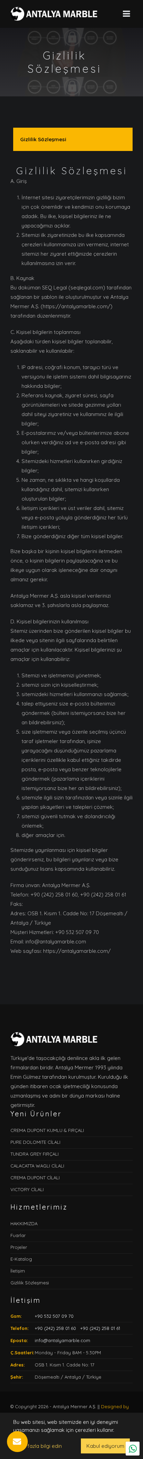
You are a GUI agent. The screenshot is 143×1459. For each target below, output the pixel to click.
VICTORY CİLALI (27, 1189)
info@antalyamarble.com (62, 1340)
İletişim (17, 1271)
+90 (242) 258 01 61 (99, 1328)
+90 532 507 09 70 (54, 1316)
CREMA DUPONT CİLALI (35, 1177)
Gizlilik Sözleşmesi (43, 139)
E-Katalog (21, 1259)
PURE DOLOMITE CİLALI (35, 1142)
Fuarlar (18, 1235)
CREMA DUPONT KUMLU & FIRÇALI (47, 1130)
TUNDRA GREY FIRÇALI (34, 1154)
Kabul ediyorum (105, 1446)
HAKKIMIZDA (23, 1223)
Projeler (18, 1247)
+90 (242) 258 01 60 (55, 1328)
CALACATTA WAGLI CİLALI (37, 1166)
